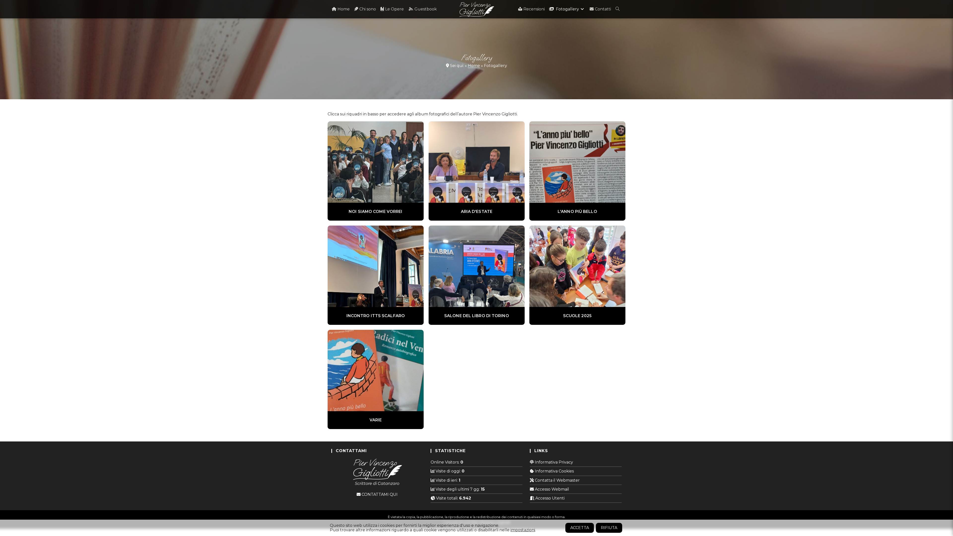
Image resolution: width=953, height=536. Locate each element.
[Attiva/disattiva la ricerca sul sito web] (617, 9)
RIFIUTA (609, 527)
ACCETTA (579, 527)
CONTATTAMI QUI (379, 494)
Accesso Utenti (549, 498)
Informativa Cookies (554, 471)
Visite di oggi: (448, 471)
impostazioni (523, 530)
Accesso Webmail (551, 489)
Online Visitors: (445, 462)
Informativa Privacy (553, 462)
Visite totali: (447, 498)
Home (474, 65)
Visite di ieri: (447, 480)
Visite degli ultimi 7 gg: (458, 489)
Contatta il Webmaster (557, 480)
